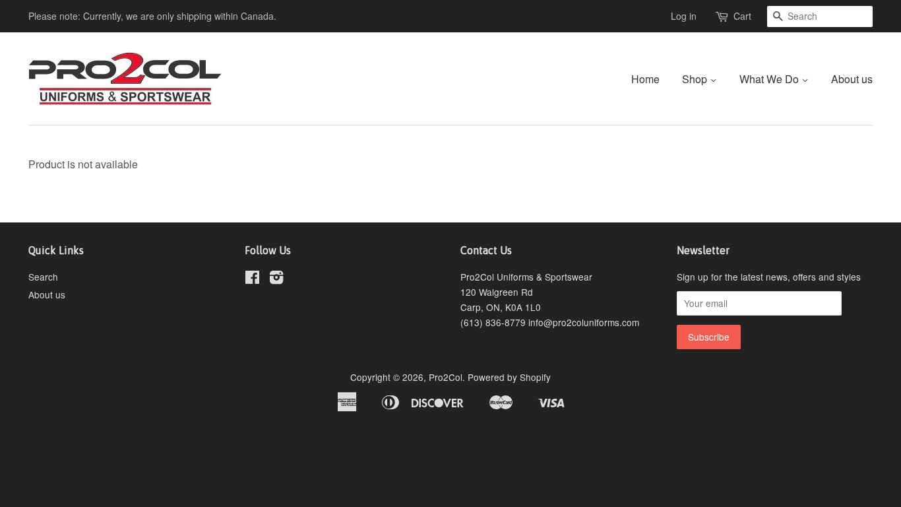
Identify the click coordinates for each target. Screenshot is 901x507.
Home (645, 78)
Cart (742, 15)
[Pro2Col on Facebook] (252, 279)
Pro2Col (445, 377)
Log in (684, 15)
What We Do (770, 78)
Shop (696, 78)
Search (43, 276)
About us (852, 78)
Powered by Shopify (509, 377)
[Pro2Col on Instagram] (276, 279)
